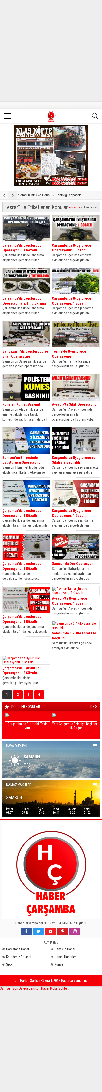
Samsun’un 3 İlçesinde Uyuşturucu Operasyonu (21, 460)
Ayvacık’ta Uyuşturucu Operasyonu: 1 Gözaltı (69, 601)
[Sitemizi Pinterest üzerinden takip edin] (62, 931)
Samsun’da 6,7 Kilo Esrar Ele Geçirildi (74, 635)
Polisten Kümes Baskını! (21, 404)
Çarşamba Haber (17, 949)
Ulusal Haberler (65, 957)
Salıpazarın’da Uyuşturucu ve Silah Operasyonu (25, 354)
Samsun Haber (65, 949)
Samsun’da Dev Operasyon (72, 563)
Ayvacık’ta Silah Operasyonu (74, 404)
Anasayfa (74, 207)
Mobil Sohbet (59, 988)
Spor (9, 964)
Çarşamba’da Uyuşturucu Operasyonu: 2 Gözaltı (22, 670)
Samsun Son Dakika (14, 988)
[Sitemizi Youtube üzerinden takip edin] (50, 931)
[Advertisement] (51, 51)
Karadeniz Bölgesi (18, 957)
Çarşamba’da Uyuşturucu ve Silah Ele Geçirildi (74, 460)
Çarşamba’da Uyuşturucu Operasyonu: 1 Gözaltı (22, 247)
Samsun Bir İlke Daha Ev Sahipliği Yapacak (49, 195)
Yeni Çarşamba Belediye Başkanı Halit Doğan (74, 726)
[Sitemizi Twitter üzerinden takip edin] (38, 931)
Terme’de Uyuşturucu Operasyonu (69, 354)
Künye (59, 964)
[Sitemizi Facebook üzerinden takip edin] (26, 931)
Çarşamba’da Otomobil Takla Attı (28, 726)
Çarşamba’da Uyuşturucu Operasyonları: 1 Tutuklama (24, 301)
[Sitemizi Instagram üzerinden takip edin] (74, 931)
